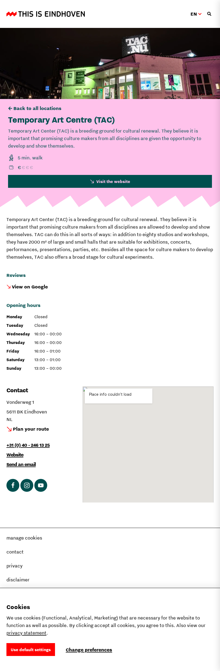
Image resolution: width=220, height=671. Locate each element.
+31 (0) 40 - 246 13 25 (28, 445)
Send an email (21, 464)
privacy (14, 566)
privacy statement (26, 633)
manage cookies (24, 538)
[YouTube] (40, 485)
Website (14, 455)
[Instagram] (26, 485)
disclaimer (18, 580)
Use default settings (31, 649)
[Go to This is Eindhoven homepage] (45, 13)
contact (15, 552)
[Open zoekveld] (209, 14)
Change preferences (89, 650)
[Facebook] (12, 485)
